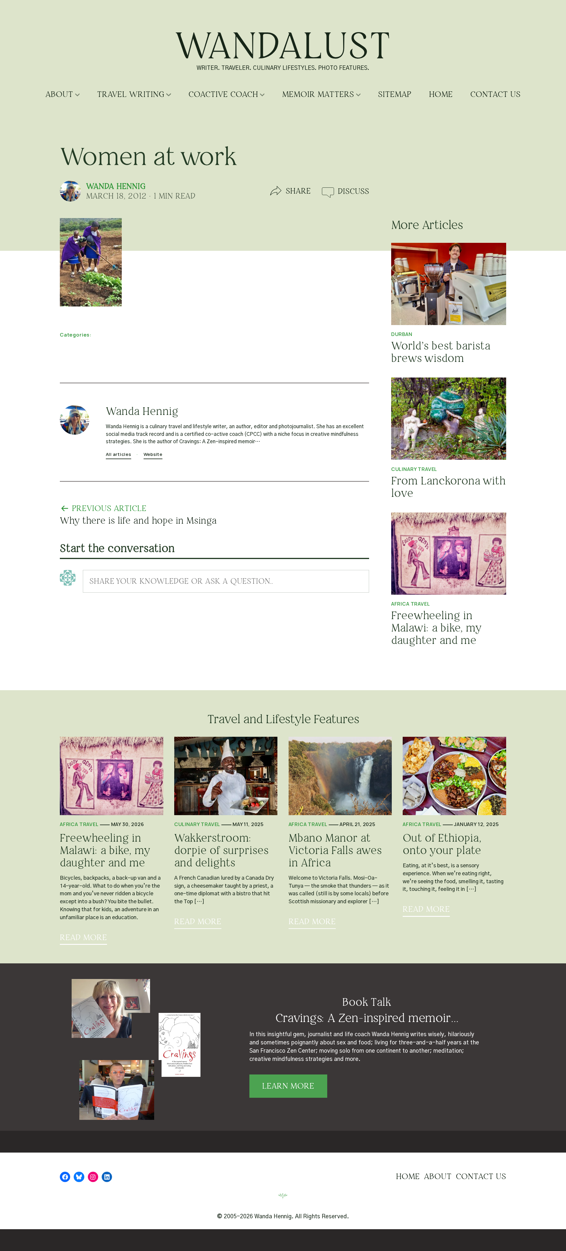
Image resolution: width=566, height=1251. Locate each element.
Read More (83, 937)
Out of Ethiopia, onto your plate (442, 844)
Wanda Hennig (116, 186)
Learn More (288, 1086)
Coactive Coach (223, 94)
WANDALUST (283, 45)
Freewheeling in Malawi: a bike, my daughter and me (436, 627)
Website (153, 454)
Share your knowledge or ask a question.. (181, 581)
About (59, 94)
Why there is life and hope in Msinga (138, 520)
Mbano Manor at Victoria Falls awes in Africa (335, 850)
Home (441, 94)
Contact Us (495, 94)
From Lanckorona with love (448, 487)
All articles (118, 454)
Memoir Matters (318, 94)
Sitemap (394, 94)
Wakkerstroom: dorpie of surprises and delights (221, 850)
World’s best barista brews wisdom (440, 352)
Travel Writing (130, 94)
